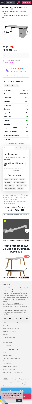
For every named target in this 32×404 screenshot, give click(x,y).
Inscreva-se (26, 2)
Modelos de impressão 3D (11, 329)
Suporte (5, 352)
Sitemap (16, 387)
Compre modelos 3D (11, 322)
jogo (25, 185)
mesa (6, 179)
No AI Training (9, 62)
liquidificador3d (9, 185)
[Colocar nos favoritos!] (26, 236)
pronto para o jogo (10, 188)
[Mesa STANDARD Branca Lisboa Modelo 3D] (16, 266)
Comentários (19, 148)
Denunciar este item (17, 144)
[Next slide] (27, 32)
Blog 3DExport (7, 343)
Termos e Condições (9, 369)
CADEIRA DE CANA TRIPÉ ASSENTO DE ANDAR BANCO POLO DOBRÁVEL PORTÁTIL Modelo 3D (15, 197)
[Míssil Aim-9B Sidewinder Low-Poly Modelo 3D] (16, 229)
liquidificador (21, 182)
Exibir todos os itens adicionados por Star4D (16, 214)
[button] (26, 230)
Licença (5, 361)
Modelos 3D (6, 326)
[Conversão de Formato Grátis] (17, 85)
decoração (8, 182)
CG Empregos (7, 346)
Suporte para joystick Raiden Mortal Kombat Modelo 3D (14, 202)
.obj (12, 85)
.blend (7, 85)
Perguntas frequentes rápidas (11, 358)
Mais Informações (7, 397)
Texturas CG (6, 334)
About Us (6, 285)
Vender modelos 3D (9, 337)
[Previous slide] (4, 32)
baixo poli (19, 185)
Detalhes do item (8, 148)
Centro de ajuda (7, 355)
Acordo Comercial (8, 364)
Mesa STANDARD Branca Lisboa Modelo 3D (15, 277)
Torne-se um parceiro (9, 340)
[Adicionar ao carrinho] (23, 236)
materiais (20, 188)
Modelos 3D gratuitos (9, 331)
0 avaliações (22, 71)
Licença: (7, 60)
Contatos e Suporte (10, 349)
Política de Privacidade (10, 367)
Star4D (14, 68)
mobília (22, 179)
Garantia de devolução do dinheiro (13, 372)
